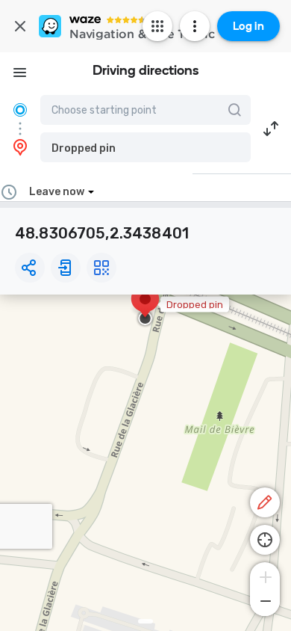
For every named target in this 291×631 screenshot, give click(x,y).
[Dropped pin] (145, 306)
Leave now (56, 191)
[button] (145, 147)
